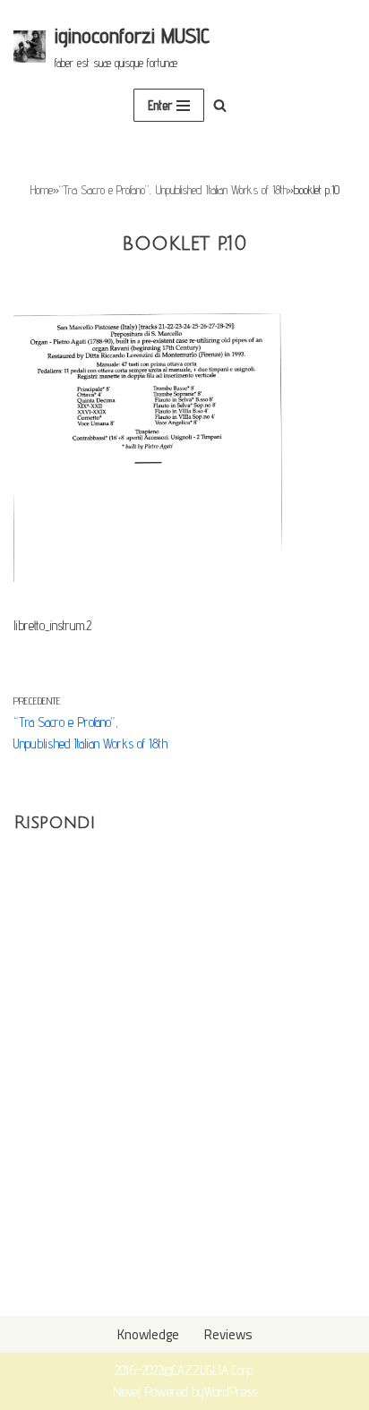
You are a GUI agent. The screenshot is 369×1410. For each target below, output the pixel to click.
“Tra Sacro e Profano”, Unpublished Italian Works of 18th (173, 190)
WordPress (230, 1391)
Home (41, 190)
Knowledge (148, 1334)
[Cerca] (220, 105)
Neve (125, 1391)
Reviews (228, 1334)
